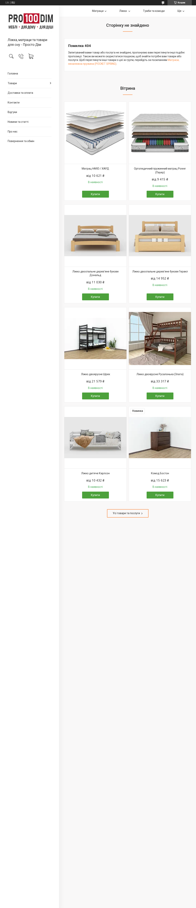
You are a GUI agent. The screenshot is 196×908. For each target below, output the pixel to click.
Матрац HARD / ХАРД (95, 168)
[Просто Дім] (29, 22)
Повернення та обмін (21, 141)
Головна (13, 73)
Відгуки (12, 112)
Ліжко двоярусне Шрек (95, 374)
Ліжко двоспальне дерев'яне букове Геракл (160, 271)
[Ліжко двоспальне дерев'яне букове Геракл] (160, 236)
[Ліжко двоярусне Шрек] (95, 338)
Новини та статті (18, 121)
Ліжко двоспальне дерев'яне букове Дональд (95, 273)
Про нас (12, 131)
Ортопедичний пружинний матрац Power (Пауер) (160, 170)
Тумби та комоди (154, 10)
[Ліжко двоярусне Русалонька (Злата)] (160, 338)
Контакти (14, 102)
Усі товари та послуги (126, 513)
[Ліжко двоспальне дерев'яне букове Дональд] (95, 236)
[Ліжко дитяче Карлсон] (95, 437)
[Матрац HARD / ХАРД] (95, 133)
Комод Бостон (160, 473)
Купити (95, 194)
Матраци (98, 10)
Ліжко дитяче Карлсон (95, 473)
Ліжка (123, 10)
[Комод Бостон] (160, 437)
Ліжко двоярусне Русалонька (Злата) (160, 374)
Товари (12, 83)
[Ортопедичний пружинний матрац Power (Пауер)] (160, 133)
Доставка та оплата (20, 92)
